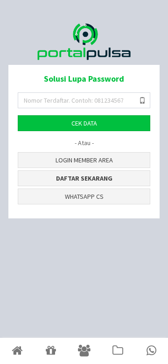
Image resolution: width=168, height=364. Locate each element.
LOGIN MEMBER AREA (84, 160)
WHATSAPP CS (84, 196)
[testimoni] (84, 351)
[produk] (117, 351)
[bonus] (50, 351)
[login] (17, 351)
